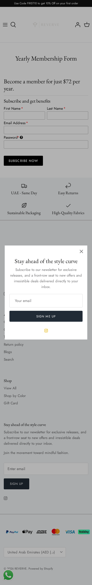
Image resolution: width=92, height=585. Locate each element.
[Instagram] (46, 330)
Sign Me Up (45, 316)
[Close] (81, 251)
